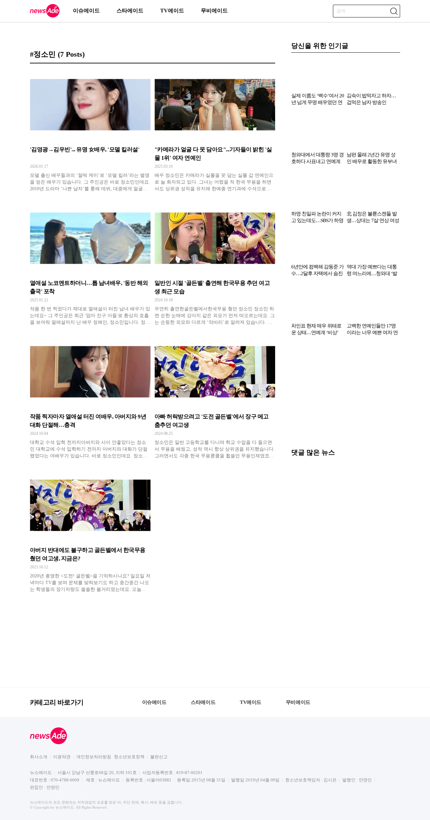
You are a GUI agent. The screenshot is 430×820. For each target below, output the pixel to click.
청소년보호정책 (129, 756)
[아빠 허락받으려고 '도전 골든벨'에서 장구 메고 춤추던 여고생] (215, 398)
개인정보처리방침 (93, 756)
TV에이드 (172, 10)
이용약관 (62, 756)
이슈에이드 (86, 10)
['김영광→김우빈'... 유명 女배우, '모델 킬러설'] (90, 131)
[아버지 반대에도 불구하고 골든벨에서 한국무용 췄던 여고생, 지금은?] (90, 532)
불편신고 (159, 756)
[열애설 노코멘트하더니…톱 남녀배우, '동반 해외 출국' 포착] (90, 265)
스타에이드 (130, 10)
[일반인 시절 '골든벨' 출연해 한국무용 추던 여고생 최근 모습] (215, 265)
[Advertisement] (345, 395)
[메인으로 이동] (44, 16)
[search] (393, 11)
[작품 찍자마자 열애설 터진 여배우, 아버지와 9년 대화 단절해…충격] (90, 398)
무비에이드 (214, 10)
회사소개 (38, 756)
